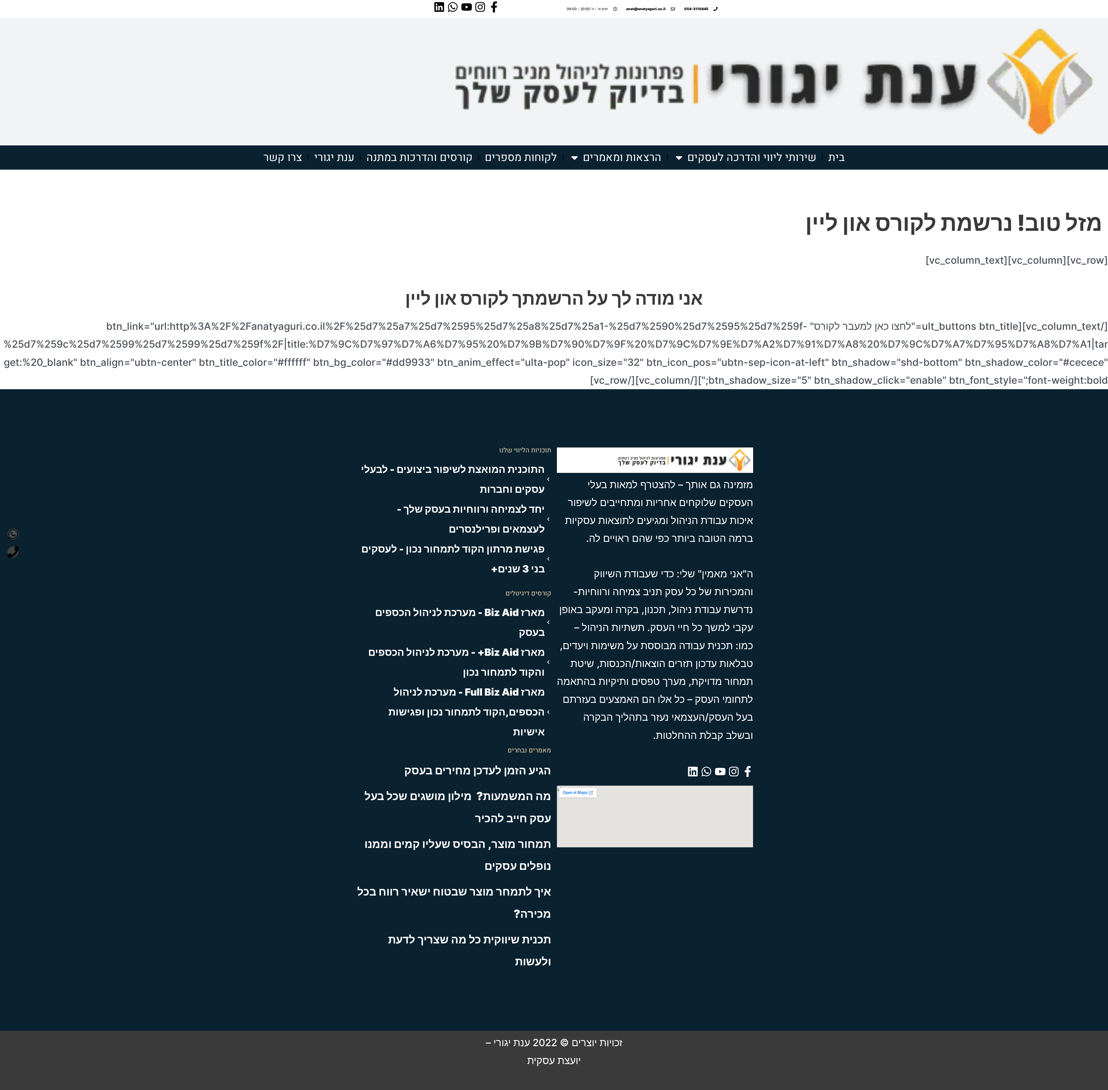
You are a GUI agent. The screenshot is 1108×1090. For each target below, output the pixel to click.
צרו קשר (282, 157)
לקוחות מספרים (521, 157)
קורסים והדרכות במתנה (419, 157)
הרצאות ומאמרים (622, 157)
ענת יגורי (334, 157)
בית (836, 157)
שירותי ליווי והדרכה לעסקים (751, 157)
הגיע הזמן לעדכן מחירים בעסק (477, 770)
